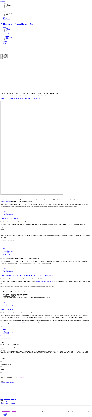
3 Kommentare (6, 252)
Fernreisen (14, 411)
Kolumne (7, 15)
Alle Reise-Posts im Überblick (6, 401)
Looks (4, 211)
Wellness (7, 12)
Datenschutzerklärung (10, 382)
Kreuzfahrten (4, 411)
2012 (14, 384)
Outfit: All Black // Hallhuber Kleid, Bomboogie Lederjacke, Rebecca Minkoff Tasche (27, 275)
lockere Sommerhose (6, 201)
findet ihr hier (21, 377)
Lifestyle (4, 11)
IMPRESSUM (6, 18)
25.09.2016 (5, 250)
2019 (12, 386)
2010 (10, 384)
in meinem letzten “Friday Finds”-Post (43, 281)
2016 (4, 386)
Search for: (3, 337)
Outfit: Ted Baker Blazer (8, 255)
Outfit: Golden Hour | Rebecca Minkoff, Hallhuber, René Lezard (20, 98)
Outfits (7, 4)
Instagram (5, 42)
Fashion (4, 3)
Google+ (20, 405)
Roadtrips (8, 411)
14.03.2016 (5, 304)
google (16, 405)
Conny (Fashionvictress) (8, 214)
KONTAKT (5, 21)
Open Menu (3, 1)
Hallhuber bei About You (20, 288)
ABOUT (5, 17)
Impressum (3, 382)
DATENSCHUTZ (6, 19)
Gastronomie (12, 403)
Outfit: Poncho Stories (7, 309)
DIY (6, 6)
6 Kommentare (6, 272)
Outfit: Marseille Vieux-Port (9, 218)
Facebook (5, 41)
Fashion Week (8, 5)
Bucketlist (7, 9)
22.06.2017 (5, 213)
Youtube (4, 43)
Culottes (48, 199)
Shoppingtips (13, 399)
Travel (4, 7)
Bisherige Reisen (9, 8)
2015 (2, 386)
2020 (14, 386)
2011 (12, 384)
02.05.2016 (5, 270)
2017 (7, 386)
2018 (9, 386)
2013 (17, 384)
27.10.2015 (5, 331)
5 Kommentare (6, 215)
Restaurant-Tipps (9, 13)
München (7, 14)
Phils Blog (24, 322)
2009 (7, 384)
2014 (19, 384)
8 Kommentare (6, 306)
